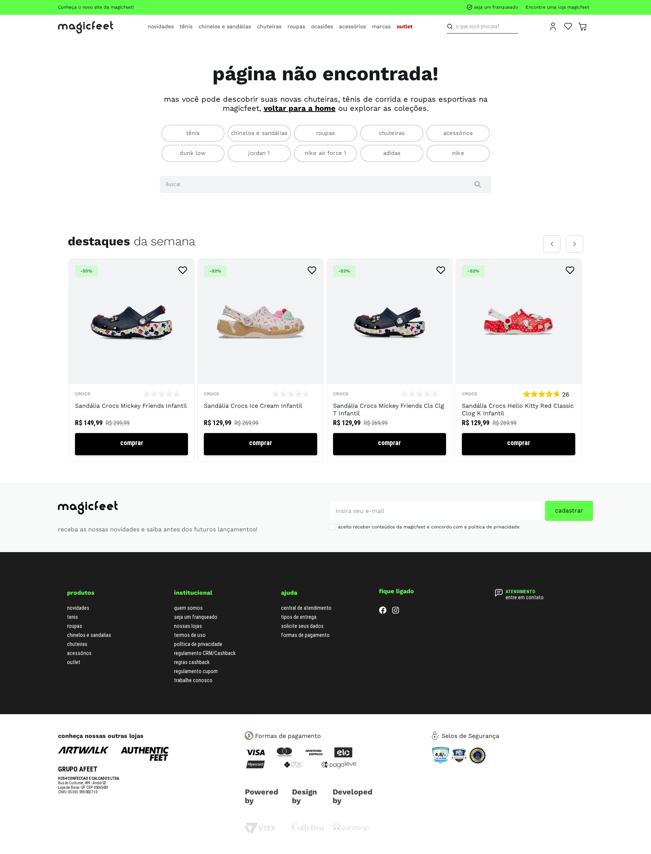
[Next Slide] (574, 244)
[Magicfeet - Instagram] (395, 611)
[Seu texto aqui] (351, 830)
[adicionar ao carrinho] (131, 444)
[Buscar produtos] (451, 26)
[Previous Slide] (552, 244)
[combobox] (482, 26)
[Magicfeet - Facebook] (383, 611)
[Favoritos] (568, 26)
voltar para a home (300, 108)
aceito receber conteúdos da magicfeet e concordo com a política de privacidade (429, 527)
